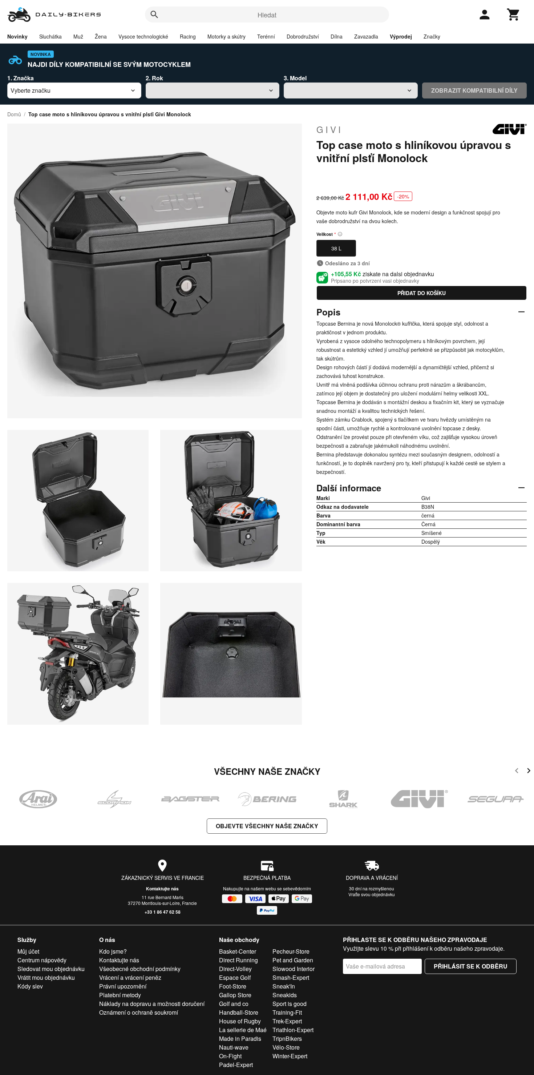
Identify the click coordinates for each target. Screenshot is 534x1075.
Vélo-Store (286, 1047)
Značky (432, 36)
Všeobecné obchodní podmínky (140, 969)
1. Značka (20, 78)
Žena (101, 36)
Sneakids (284, 995)
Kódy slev (30, 986)
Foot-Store (232, 986)
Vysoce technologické (143, 36)
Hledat (267, 14)
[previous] (516, 771)
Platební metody (120, 995)
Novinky (17, 36)
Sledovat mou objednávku (51, 969)
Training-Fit (287, 1012)
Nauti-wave (233, 1047)
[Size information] (340, 234)
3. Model (295, 78)
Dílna (337, 36)
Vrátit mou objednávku (46, 977)
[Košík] (513, 14)
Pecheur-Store (291, 951)
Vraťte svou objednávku (371, 894)
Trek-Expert (287, 1021)
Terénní (266, 36)
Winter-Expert (289, 1056)
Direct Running (238, 960)
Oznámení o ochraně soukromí (138, 1012)
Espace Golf (235, 977)
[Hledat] (154, 15)
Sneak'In (283, 986)
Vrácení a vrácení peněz (130, 977)
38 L (336, 248)
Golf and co (233, 1003)
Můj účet (28, 951)
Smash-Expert (290, 977)
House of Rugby (240, 1021)
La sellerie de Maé (243, 1030)
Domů (14, 114)
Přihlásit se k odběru (470, 966)
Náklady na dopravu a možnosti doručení (152, 1003)
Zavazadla (366, 36)
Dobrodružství (303, 36)
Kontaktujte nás (162, 888)
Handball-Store (238, 1012)
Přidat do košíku (421, 293)
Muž (78, 36)
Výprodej (401, 36)
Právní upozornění (122, 986)
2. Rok (154, 78)
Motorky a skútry (226, 36)
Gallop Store (235, 995)
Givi (329, 129)
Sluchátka (50, 36)
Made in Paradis (240, 1038)
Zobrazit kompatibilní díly (474, 90)
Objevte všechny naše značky (267, 826)
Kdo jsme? (113, 951)
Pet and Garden (292, 960)
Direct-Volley (235, 969)
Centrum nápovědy (41, 960)
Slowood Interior (293, 969)
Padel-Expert (236, 1064)
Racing (188, 36)
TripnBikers (287, 1038)
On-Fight (230, 1056)
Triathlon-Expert (292, 1030)
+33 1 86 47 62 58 (163, 912)
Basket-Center (237, 951)
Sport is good (289, 1003)
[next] (528, 771)
